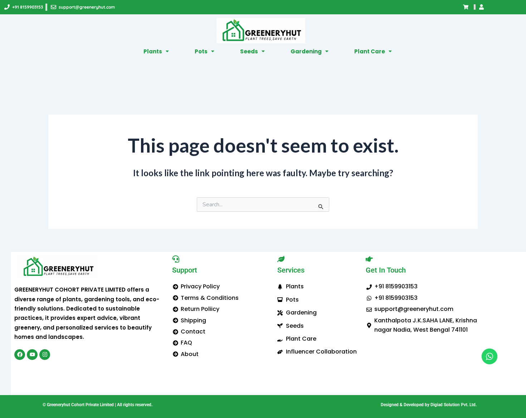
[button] (156, 51)
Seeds (249, 51)
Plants (152, 51)
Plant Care (369, 51)
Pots (201, 51)
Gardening (306, 51)
